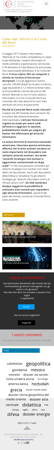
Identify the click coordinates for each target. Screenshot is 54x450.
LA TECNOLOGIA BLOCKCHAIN (16, 263)
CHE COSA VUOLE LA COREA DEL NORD (19, 237)
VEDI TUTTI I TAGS (27, 423)
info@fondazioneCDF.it (23, 439)
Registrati (26, 322)
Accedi (26, 306)
